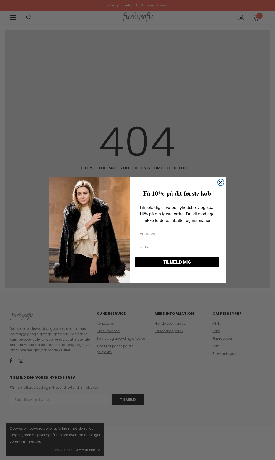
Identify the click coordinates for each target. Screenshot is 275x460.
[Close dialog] (221, 182)
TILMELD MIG (177, 262)
